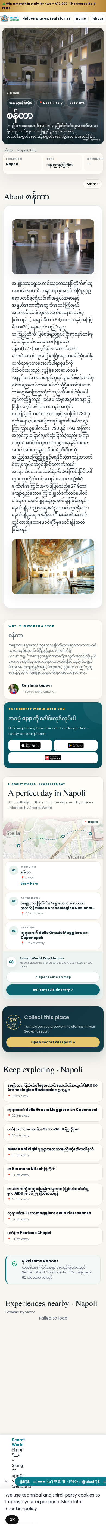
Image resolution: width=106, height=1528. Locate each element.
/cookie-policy (21, 1508)
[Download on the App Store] (30, 745)
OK (12, 1520)
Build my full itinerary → (53, 990)
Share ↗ (92, 184)
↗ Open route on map (53, 977)
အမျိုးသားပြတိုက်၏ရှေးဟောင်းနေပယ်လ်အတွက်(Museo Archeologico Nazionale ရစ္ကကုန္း (58, 908)
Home (81, 18)
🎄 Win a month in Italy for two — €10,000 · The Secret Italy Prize (49, 6)
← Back (13, 93)
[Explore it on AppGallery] (53, 757)
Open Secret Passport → (53, 1042)
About (98, 18)
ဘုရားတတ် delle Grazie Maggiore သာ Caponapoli (55, 935)
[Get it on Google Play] (76, 745)
